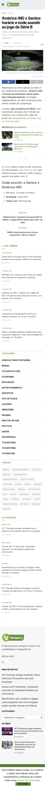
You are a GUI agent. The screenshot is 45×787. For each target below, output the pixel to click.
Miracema (8, 409)
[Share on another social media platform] (36, 82)
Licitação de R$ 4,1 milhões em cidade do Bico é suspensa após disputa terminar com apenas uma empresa (22, 295)
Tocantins (7, 253)
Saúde (5, 431)
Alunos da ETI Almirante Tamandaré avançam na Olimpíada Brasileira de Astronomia (18, 549)
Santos (7, 167)
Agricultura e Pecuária (16, 360)
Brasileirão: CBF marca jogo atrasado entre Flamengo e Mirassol (26, 146)
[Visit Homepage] (13, 4)
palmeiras (15, 499)
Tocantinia (9, 442)
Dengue (28, 484)
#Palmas (6, 469)
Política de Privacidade (28, 780)
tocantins (6, 509)
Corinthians (7, 484)
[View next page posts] (25, 158)
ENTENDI (23, 784)
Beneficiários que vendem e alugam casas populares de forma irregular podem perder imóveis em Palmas (22, 570)
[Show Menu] (3, 4)
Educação (8, 382)
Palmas (6, 415)
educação (38, 484)
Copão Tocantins (27, 479)
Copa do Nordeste (10, 479)
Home (4, 13)
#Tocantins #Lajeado (21, 469)
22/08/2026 (19, 140)
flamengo (21, 489)
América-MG (30, 170)
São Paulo (24, 504)
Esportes (11, 13)
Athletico (6, 474)
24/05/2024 (17, 43)
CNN (6, 43)
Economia (8, 376)
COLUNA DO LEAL (11, 371)
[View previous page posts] (20, 158)
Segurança (9, 437)
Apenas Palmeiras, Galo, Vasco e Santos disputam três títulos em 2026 (28, 134)
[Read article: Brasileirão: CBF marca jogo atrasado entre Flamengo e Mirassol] (7, 147)
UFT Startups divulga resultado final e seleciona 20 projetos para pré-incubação (21, 678)
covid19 (18, 484)
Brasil (5, 365)
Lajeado (7, 404)
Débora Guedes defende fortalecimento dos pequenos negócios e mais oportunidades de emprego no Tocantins (22, 335)
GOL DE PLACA (9, 398)
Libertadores (24, 494)
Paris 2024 (26, 499)
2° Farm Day (36, 469)
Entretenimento (12, 387)
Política (7, 426)
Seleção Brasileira (10, 504)
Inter (5, 494)
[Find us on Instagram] (3, 662)
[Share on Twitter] (23, 82)
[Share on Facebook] (8, 82)
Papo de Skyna (10, 420)
